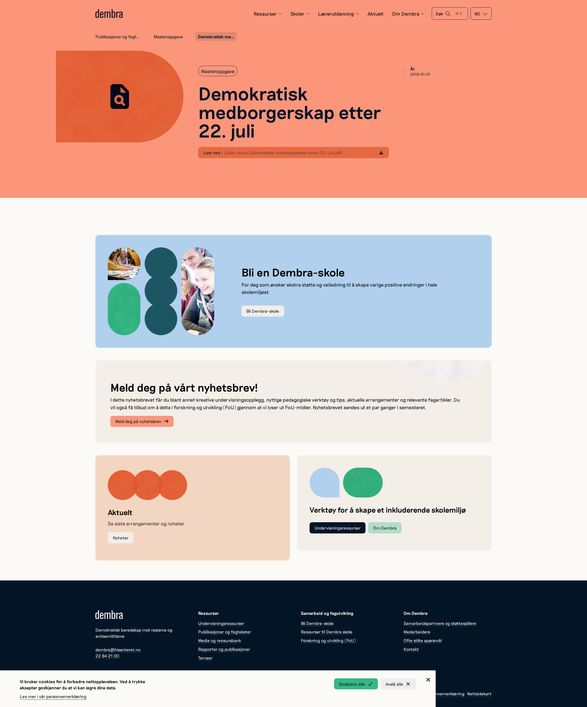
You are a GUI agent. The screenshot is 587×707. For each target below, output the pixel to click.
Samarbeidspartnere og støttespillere (440, 623)
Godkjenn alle (352, 684)
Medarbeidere (417, 631)
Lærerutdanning (336, 14)
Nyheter (120, 537)
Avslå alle (394, 684)
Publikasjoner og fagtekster (118, 36)
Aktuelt (376, 14)
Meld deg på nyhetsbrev (138, 421)
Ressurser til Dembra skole (326, 631)
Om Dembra (405, 14)
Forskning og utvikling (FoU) (328, 640)
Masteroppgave (168, 36)
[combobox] (481, 13)
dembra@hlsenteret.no (118, 649)
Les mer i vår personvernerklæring (53, 696)
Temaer (205, 657)
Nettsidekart (479, 693)
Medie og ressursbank (219, 640)
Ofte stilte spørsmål (423, 640)
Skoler (298, 14)
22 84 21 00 (107, 655)
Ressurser (265, 14)
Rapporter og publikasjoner (224, 649)
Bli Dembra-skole (262, 311)
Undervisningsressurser (338, 527)
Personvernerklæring (444, 693)
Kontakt (411, 649)
